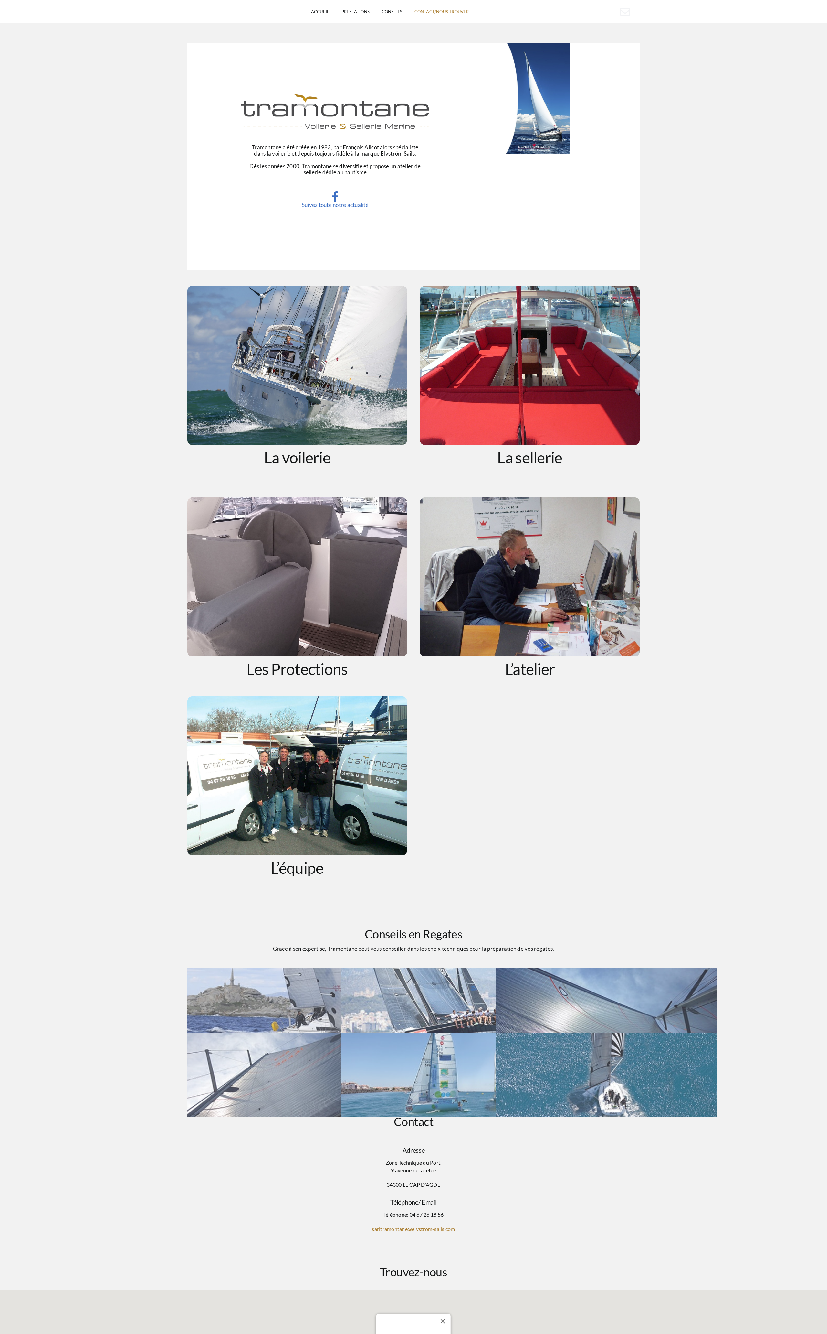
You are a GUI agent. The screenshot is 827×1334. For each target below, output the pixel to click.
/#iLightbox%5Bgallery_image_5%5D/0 (297, 776)
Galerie (518, 98)
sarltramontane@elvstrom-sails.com (413, 1229)
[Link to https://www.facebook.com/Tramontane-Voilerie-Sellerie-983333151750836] (335, 196)
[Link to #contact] (625, 11)
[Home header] (536, 98)
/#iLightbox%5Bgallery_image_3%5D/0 (297, 577)
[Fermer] (443, 1321)
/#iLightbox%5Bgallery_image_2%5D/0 (529, 365)
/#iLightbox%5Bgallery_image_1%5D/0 (297, 365)
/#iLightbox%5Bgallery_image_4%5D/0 (529, 577)
